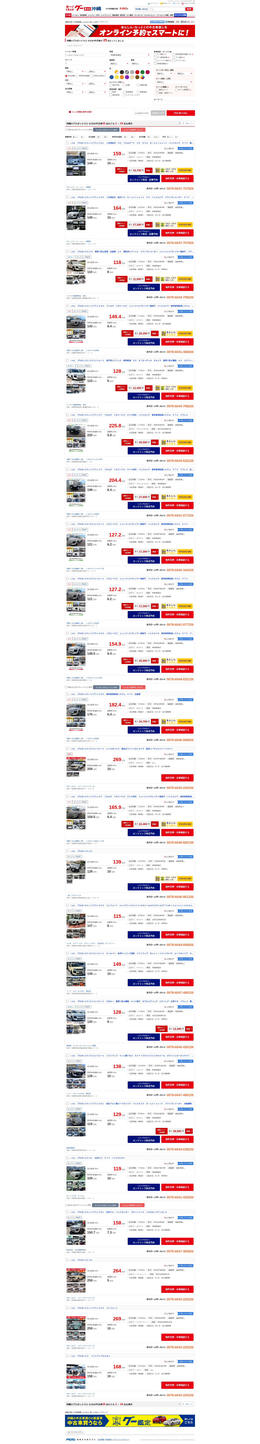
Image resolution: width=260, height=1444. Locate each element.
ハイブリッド (106, 15)
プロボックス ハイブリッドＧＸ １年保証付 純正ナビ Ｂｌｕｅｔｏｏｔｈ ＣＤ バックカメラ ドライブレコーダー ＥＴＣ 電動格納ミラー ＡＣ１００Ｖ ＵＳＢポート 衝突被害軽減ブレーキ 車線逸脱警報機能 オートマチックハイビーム (135, 197)
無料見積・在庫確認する (177, 178)
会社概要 (101, 1439)
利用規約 (108, 1439)
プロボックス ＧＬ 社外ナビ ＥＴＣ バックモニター (101, 1158)
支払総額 (71, 76)
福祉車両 (115, 15)
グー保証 (178, 57)
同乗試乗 (143, 85)
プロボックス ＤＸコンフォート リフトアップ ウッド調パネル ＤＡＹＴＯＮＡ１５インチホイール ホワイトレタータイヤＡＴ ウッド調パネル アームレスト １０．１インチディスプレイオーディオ (135, 1056)
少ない (156, 137)
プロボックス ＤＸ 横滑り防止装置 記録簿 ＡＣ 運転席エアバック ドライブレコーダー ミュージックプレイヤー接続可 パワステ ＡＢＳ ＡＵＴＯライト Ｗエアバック (135, 251)
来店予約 (115, 85)
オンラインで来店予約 (144, 287)
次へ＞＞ (189, 123)
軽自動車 (83, 15)
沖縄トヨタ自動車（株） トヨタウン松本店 (82, 350)
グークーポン (180, 60)
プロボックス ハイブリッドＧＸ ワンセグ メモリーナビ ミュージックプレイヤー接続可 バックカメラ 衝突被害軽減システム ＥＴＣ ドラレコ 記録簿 (135, 306)
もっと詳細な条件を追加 (82, 112)
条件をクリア (158, 113)
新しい (75, 137)
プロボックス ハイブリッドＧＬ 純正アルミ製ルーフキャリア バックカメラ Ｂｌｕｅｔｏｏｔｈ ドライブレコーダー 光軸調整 (134, 1104)
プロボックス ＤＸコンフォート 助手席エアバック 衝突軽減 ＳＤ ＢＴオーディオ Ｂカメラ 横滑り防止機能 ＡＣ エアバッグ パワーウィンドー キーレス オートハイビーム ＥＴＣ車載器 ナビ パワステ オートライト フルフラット (135, 360)
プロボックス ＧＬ (85, 851)
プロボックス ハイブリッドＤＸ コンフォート (97, 1308)
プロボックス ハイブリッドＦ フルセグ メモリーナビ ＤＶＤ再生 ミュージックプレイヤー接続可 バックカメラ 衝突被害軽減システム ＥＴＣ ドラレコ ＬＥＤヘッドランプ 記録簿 (135, 796)
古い (82, 137)
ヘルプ (178, 3)
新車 (114, 92)
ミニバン (91, 15)
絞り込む (181, 113)
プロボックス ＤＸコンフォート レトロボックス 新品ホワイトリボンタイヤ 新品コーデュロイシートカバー (125, 749)
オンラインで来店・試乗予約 (144, 178)
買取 (171, 15)
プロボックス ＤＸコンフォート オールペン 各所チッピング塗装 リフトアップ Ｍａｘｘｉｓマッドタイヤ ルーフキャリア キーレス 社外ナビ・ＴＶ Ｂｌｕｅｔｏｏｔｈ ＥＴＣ (135, 953)
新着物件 (129, 92)
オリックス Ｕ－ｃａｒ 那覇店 (78, 187)
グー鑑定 (130, 15)
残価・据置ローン (166, 93)
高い (106, 137)
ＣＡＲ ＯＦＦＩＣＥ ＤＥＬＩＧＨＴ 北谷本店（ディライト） (90, 943)
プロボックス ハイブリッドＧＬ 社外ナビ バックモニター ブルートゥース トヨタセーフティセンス (122, 1212)
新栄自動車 (70, 1148)
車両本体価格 (84, 76)
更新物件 (143, 92)
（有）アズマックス (73, 895)
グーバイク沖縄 (180, 15)
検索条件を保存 (143, 113)
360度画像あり (162, 64)
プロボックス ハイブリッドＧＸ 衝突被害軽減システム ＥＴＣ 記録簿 (108, 694)
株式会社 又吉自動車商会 (76, 1250)
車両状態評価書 (185, 170)
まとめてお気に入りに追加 (106, 130)
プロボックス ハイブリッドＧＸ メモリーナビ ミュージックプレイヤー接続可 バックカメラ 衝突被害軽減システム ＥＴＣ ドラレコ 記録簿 (135, 633)
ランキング (139, 15)
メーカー (75, 15)
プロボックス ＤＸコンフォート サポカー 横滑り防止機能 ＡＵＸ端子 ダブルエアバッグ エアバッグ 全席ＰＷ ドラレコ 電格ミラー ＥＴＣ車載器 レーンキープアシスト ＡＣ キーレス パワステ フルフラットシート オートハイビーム (135, 1001)
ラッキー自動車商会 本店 (76, 296)
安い (99, 137)
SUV (98, 15)
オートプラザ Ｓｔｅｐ (75, 1196)
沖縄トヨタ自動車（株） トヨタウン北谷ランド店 (85, 841)
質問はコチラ (167, 3)
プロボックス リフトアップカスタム (93, 1356)
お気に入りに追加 (189, 3)
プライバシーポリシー (121, 1439)
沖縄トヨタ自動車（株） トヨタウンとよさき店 (84, 459)
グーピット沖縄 (162, 15)
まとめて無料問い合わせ (133, 130)
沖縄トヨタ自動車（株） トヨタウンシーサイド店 (85, 568)
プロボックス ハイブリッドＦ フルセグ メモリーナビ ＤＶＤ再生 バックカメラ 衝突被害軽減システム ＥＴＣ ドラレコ (132, 415)
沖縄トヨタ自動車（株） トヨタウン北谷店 (82, 514)
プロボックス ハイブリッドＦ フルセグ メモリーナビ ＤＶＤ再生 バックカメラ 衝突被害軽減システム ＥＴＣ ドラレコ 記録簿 (135, 469)
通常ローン (163, 90)
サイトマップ (154, 3)
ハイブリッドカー (133, 95)
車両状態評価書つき (183, 54)
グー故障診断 (162, 57)
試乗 (128, 85)
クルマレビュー (150, 15)
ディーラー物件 (163, 60)
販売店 (145, 9)
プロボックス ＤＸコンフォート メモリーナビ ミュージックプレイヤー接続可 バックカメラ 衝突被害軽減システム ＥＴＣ (132, 524)
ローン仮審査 (183, 90)
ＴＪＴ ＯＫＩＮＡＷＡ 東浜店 (78, 991)
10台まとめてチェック (76, 130)
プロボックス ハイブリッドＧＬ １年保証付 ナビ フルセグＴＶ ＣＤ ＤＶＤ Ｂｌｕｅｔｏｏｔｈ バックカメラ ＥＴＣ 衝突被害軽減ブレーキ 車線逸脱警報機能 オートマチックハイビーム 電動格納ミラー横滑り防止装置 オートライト (135, 143)
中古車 (68, 15)
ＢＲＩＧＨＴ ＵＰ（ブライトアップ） (81, 786)
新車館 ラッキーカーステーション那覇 (81, 1045)
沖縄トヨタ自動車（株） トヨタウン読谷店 (82, 738)
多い (149, 137)
